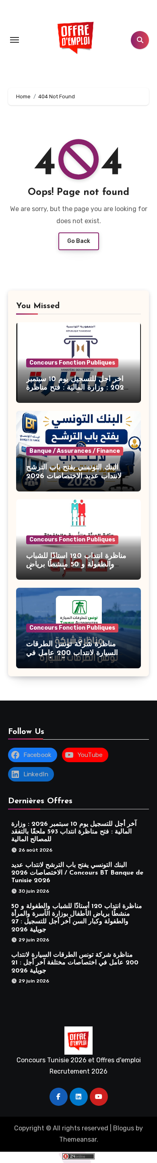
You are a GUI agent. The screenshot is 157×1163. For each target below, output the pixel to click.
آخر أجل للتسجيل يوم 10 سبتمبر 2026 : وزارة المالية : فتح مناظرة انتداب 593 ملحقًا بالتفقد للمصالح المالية (73, 832)
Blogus (123, 1128)
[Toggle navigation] (14, 40)
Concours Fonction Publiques (72, 362)
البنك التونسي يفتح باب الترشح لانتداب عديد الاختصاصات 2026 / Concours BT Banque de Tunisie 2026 (77, 873)
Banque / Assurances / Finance (74, 451)
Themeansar (78, 1139)
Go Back (78, 241)
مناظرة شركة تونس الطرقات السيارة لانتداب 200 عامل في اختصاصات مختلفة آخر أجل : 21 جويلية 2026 (74, 963)
